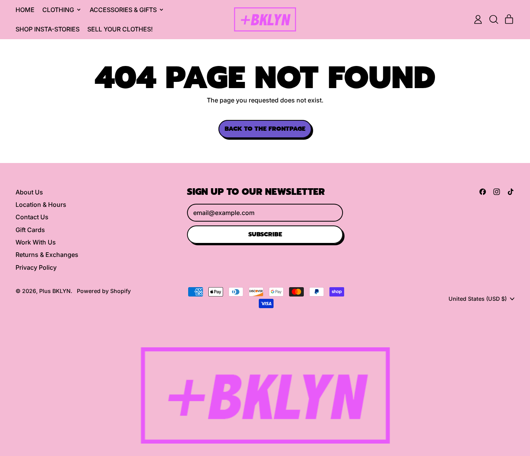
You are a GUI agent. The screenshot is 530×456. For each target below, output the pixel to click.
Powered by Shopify (104, 291)
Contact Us (32, 217)
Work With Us (36, 242)
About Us (29, 192)
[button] (493, 19)
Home (25, 10)
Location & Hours (41, 204)
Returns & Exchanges (47, 254)
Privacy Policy (36, 267)
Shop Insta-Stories (48, 29)
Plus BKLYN (55, 291)
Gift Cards (30, 230)
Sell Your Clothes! (120, 29)
